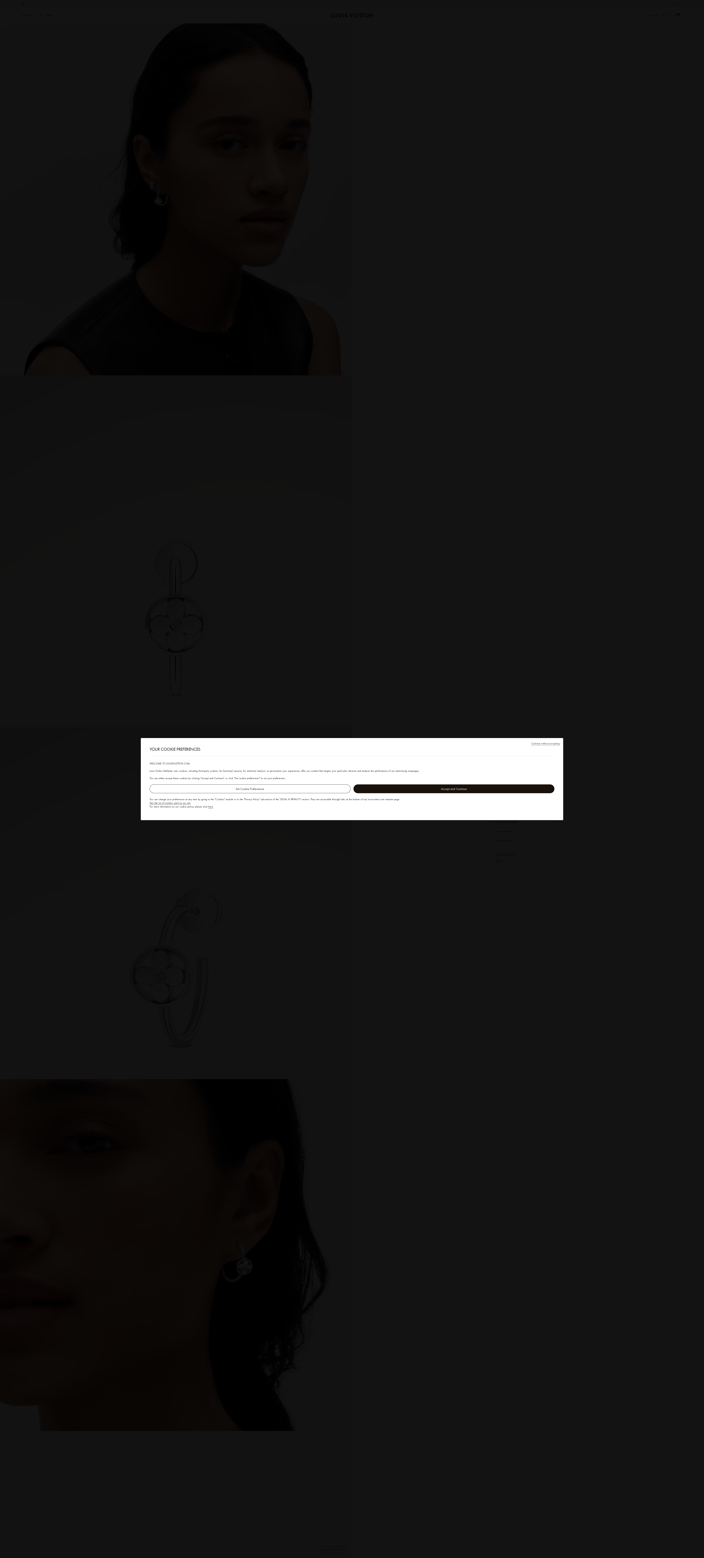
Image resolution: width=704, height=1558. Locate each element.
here (210, 806)
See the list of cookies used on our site (170, 803)
